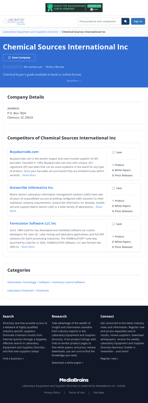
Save (119, 152)
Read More (29, 175)
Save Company (21, 57)
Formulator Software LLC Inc (33, 223)
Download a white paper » (67, 362)
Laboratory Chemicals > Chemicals (28, 290)
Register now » (109, 358)
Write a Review (55, 67)
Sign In (138, 21)
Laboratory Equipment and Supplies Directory (30, 31)
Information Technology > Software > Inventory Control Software (46, 282)
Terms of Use (77, 392)
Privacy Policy (52, 392)
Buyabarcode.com (24, 152)
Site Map (98, 392)
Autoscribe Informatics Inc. (32, 187)
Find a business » (13, 358)
